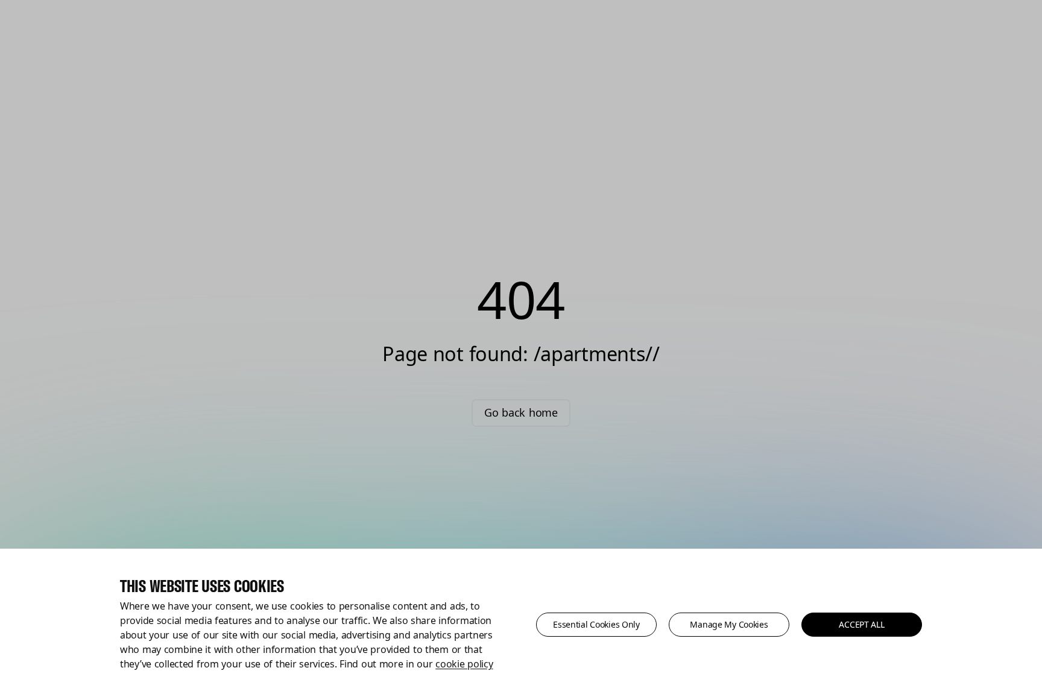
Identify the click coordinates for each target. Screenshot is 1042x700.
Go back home (521, 412)
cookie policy (464, 663)
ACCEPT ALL (861, 624)
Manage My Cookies (729, 624)
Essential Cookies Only (596, 624)
